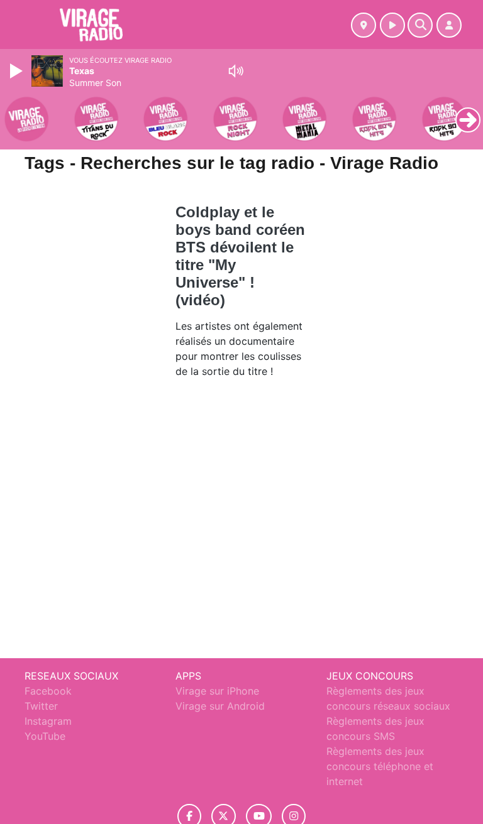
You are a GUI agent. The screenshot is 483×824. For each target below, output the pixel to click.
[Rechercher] (420, 25)
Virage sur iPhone (217, 691)
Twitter (41, 706)
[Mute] (235, 71)
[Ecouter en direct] (392, 25)
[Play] (17, 71)
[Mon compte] (449, 25)
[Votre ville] (363, 25)
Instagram (48, 721)
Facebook (48, 691)
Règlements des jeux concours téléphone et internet (379, 766)
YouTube (45, 736)
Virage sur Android (220, 706)
